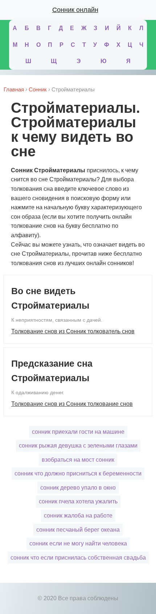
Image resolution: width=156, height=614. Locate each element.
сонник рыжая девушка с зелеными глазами (78, 445)
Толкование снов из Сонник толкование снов (72, 404)
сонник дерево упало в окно (78, 488)
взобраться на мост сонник (78, 460)
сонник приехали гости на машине (78, 432)
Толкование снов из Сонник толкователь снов (73, 331)
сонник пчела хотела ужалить (78, 501)
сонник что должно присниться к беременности (78, 473)
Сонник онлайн (75, 9)
